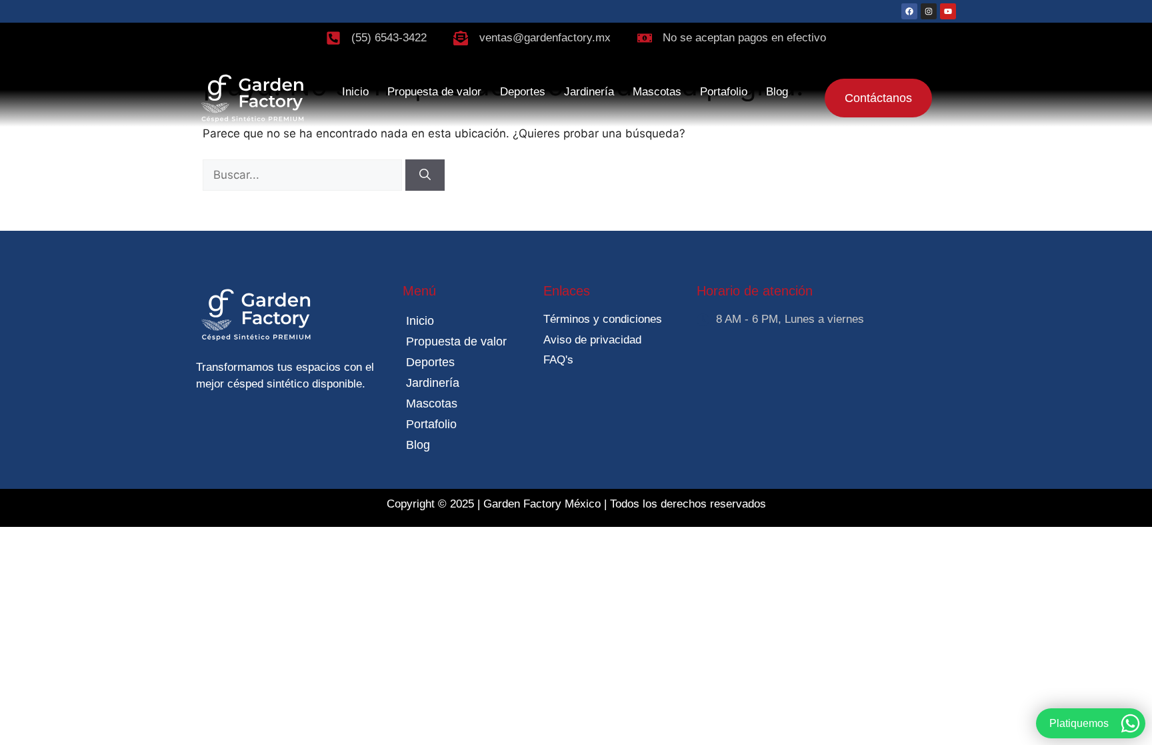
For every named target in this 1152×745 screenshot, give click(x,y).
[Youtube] (948, 11)
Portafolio (723, 91)
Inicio (355, 91)
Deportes (522, 91)
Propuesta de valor (434, 91)
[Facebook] (909, 11)
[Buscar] (425, 175)
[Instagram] (929, 11)
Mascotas (657, 91)
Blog (777, 91)
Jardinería (589, 91)
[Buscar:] (304, 174)
